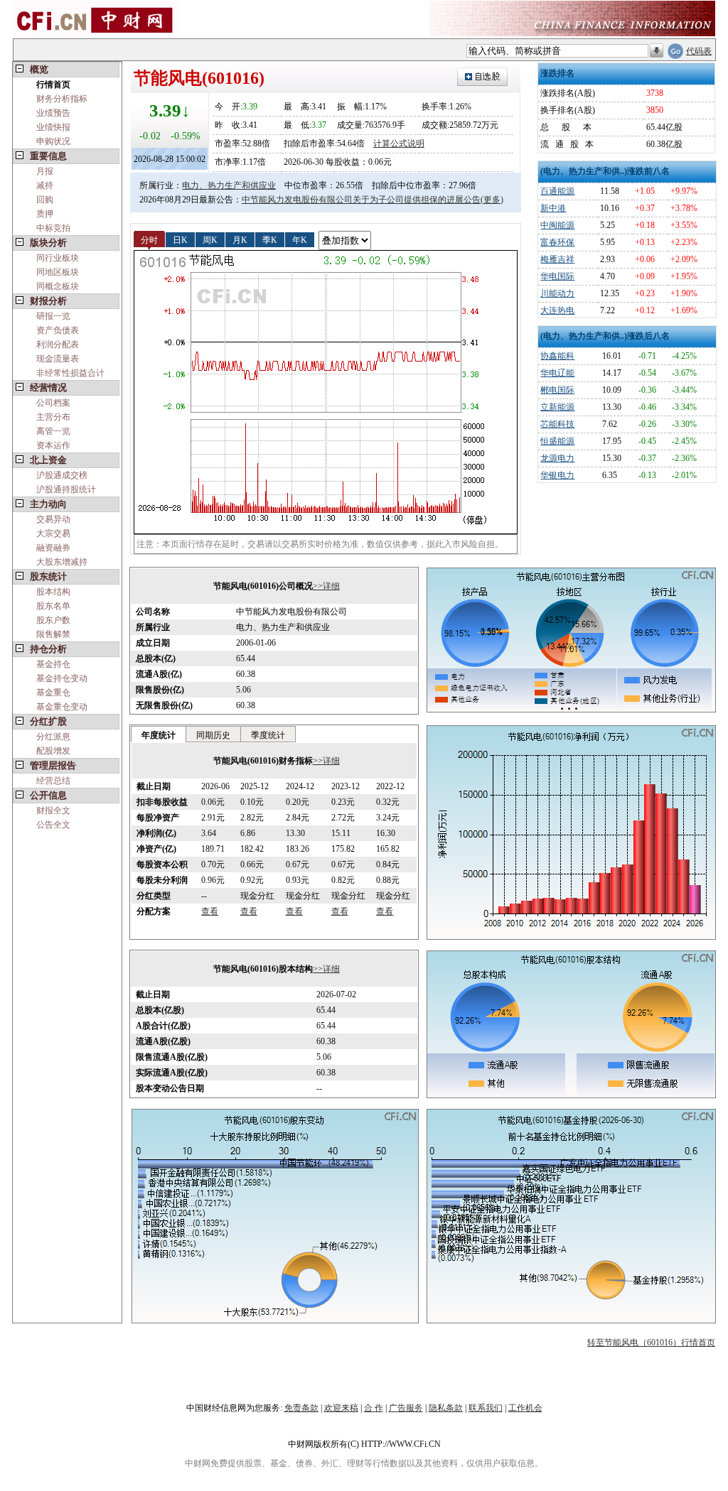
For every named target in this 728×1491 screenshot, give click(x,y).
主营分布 (53, 417)
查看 (209, 911)
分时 (149, 239)
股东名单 (53, 606)
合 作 (373, 1408)
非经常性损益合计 (70, 373)
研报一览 (53, 316)
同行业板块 (57, 258)
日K (180, 239)
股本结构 (53, 592)
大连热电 (557, 310)
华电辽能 (557, 373)
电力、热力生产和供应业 (229, 185)
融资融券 (53, 548)
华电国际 (557, 276)
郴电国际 (557, 390)
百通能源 (557, 191)
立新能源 (557, 407)
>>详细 (326, 586)
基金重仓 (53, 693)
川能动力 (557, 293)
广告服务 (406, 1408)
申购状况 (53, 141)
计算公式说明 (398, 143)
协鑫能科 (557, 356)
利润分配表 (57, 344)
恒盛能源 (557, 441)
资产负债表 (57, 330)
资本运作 (53, 445)
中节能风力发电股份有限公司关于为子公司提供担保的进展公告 (361, 200)
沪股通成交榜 (61, 475)
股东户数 (53, 620)
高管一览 (53, 431)
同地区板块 (57, 272)
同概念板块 (57, 286)
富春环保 (557, 242)
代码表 (699, 51)
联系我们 (486, 1408)
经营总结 (53, 781)
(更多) (492, 200)
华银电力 (557, 475)
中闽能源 (557, 225)
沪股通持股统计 (66, 489)
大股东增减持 (61, 562)
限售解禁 (53, 634)
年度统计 (158, 735)
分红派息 (53, 737)
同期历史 (213, 735)
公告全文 (53, 825)
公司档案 (53, 403)
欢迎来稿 (341, 1408)
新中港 (553, 208)
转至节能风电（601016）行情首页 (651, 1343)
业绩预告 (53, 113)
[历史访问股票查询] (656, 51)
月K (239, 239)
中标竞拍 (53, 228)
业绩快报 (53, 127)
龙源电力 (557, 458)
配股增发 (53, 751)
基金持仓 (53, 664)
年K (299, 239)
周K (210, 239)
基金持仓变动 (61, 678)
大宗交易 (53, 533)
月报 (44, 171)
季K (269, 239)
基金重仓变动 (61, 707)
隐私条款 (446, 1408)
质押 (44, 214)
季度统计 (268, 735)
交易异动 (53, 519)
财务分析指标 (61, 99)
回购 (44, 200)
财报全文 (53, 810)
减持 (44, 185)
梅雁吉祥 (557, 259)
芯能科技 (557, 424)
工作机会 (525, 1408)
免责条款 (301, 1408)
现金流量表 (57, 359)
